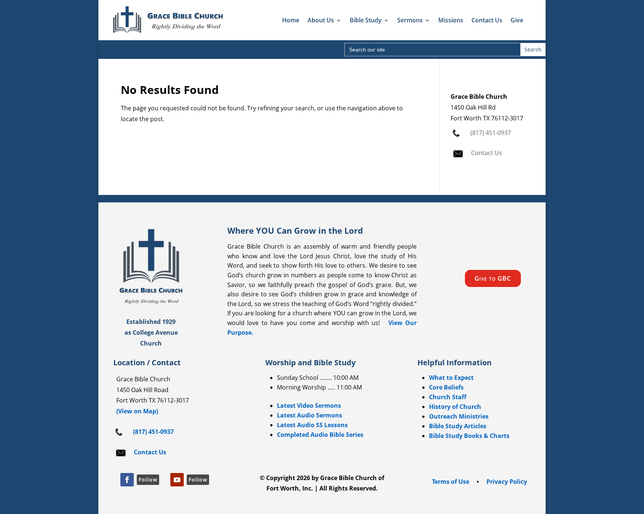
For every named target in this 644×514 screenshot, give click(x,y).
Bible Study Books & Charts (469, 436)
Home (290, 20)
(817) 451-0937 (489, 133)
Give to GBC (492, 278)
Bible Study (366, 20)
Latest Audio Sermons (309, 415)
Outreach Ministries (459, 416)
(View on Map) (135, 411)
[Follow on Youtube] (177, 479)
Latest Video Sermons (309, 405)
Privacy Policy (506, 481)
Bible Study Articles (457, 426)
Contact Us (486, 20)
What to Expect (451, 377)
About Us (320, 20)
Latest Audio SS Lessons (312, 425)
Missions (450, 20)
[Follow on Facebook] (127, 479)
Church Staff (447, 397)
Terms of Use (450, 481)
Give (517, 20)
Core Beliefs (446, 387)
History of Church (455, 407)
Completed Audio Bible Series (320, 435)
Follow (148, 479)
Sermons (410, 20)
